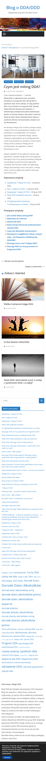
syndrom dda (28, 651)
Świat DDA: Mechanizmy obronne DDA (15, 461)
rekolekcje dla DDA (24, 647)
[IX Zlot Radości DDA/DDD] (23, 318)
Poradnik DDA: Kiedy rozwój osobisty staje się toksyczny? (22, 544)
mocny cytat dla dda (7, 639)
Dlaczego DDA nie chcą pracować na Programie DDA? (20, 432)
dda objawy (7, 580)
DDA (30, 576)
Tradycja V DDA (7, 488)
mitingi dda (30, 636)
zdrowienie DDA (12, 666)
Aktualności (8, 81)
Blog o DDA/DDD (23, 7)
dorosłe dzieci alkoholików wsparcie (17, 601)
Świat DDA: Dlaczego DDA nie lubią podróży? (17, 442)
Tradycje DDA (33, 655)
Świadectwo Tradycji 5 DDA (11, 523)
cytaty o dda (22, 577)
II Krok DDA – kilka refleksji (11, 562)
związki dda (7, 671)
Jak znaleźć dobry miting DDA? (20, 215)
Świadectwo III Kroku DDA (11, 541)
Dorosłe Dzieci (31, 580)
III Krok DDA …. (7, 548)
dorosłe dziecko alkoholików (17, 612)
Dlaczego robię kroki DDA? (11, 506)
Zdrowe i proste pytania (14, 261)
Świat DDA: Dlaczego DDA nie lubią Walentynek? (18, 551)
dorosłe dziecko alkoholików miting (18, 616)
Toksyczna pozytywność (10, 502)
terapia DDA (23, 655)
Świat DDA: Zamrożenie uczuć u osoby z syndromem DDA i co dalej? (23, 381)
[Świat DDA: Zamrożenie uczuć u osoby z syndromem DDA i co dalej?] (23, 355)
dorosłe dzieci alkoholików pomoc (21, 594)
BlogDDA (21, 91)
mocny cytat (38, 636)
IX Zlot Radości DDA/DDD (16, 342)
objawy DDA (18, 639)
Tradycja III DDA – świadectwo (12, 530)
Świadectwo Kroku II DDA (11, 533)
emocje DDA (30, 629)
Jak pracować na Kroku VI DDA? (13, 481)
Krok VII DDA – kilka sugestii (11, 452)
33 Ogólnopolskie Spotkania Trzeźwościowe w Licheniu (21, 428)
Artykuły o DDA (7, 573)
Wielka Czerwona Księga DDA (18, 304)
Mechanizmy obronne (25, 632)
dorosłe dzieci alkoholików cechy (18, 590)
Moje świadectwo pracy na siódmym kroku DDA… (19, 435)
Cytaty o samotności (33, 266)
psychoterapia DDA (10, 647)
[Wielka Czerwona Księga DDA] (23, 280)
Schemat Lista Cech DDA (10, 526)
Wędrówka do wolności (17, 218)
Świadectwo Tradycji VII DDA (18, 192)
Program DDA (19, 81)
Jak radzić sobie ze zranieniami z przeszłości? (17, 498)
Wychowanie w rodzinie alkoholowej (16, 662)
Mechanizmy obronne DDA (13, 636)
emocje (21, 629)
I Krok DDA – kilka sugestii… (11, 565)
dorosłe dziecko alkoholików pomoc (18, 623)
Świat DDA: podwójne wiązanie (19, 195)
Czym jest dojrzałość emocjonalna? (22, 231)
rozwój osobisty (10, 651)
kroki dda (39, 629)
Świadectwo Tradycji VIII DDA (18, 183)
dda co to (37, 577)
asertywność (20, 572)
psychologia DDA (26, 643)
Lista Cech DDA (8, 632)
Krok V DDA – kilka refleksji (11, 495)
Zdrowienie (29, 81)
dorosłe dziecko (10, 608)
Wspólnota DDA (30, 658)
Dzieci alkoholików (9, 629)
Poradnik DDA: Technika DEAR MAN (14, 555)
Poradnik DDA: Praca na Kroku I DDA (14, 537)
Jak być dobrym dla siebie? (11, 477)
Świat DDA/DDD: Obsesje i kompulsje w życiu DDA (19, 484)
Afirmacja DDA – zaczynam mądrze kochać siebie (19, 491)
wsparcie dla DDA (11, 658)
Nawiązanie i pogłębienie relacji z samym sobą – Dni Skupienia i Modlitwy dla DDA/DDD (24, 237)
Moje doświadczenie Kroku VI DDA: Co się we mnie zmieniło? (23, 470)
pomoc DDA (29, 639)
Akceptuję (7, 757)
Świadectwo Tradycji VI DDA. (12, 474)
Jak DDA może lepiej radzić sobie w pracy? (16, 558)
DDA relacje (18, 580)
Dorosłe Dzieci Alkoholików (21, 585)
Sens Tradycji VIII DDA (16, 189)
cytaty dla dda (9, 576)
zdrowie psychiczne (33, 666)
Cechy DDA (33, 572)
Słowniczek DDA (14, 222)
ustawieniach (6, 753)
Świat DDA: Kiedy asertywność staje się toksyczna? (19, 439)
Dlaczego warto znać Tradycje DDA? (22, 243)
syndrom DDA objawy (10, 655)
